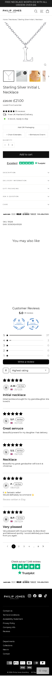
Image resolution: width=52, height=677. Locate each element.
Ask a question (11, 196)
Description (9, 172)
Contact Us (7, 611)
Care (5, 204)
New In (6, 649)
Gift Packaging (11, 188)
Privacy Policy (9, 623)
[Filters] (6, 370)
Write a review (26, 361)
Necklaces (13, 19)
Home (5, 19)
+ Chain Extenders (13, 134)
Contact (6, 654)
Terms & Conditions (11, 615)
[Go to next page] (44, 546)
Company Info (9, 627)
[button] (9, 111)
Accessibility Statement (13, 619)
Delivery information (15, 180)
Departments (8, 641)
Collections (7, 645)
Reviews (6, 631)
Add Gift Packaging (26, 127)
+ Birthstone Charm (37, 134)
